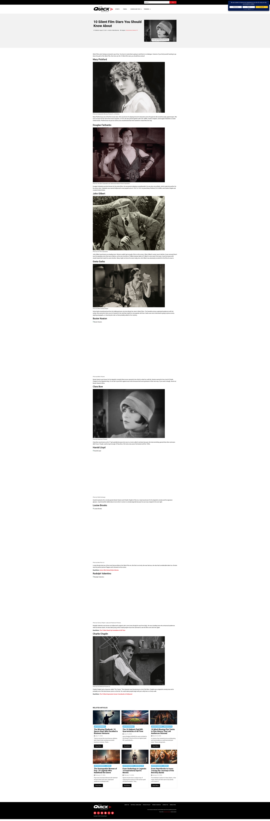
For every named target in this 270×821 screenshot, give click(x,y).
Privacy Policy (146, 804)
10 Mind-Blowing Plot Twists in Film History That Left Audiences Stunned (163, 731)
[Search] (172, 2)
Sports (117, 9)
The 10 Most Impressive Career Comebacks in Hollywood (116, 694)
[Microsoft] (105, 813)
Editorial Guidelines (136, 804)
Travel (125, 9)
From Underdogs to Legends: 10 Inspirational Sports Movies (134, 771)
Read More (98, 746)
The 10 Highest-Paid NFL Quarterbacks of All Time (133, 730)
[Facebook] (95, 813)
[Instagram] (98, 813)
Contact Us (165, 804)
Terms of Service (156, 804)
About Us (127, 804)
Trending (146, 9)
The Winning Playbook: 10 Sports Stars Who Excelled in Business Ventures (106, 731)
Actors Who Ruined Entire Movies (109, 570)
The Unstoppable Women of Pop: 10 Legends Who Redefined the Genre (105, 771)
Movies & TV (135, 30)
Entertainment (129, 30)
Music (109, 766)
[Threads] (109, 813)
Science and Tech (135, 9)
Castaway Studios (167, 811)
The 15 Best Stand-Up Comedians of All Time (112, 630)
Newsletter (173, 804)
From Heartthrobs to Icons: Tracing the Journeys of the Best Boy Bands (162, 771)
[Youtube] (102, 813)
